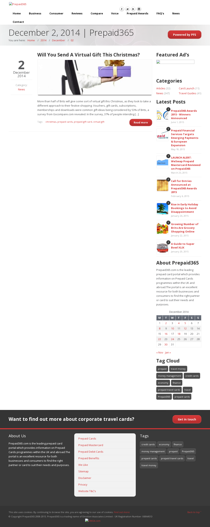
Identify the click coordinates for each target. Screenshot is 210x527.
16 (165, 334)
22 (159, 339)
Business (35, 13)
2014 (43, 40)
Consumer (56, 13)
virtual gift (98, 121)
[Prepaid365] (17, 4)
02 (72, 40)
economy (163, 382)
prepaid (162, 368)
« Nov (159, 352)
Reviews (77, 13)
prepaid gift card (83, 121)
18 (178, 334)
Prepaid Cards (87, 438)
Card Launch (186, 88)
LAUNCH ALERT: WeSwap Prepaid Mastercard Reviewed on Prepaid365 (186, 163)
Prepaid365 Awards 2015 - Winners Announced (184, 114)
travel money (178, 368)
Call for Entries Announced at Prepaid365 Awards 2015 (184, 186)
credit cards (192, 375)
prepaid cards (65, 121)
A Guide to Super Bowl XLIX (182, 245)
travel (187, 389)
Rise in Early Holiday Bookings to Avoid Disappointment (184, 208)
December (58, 40)
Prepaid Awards (137, 13)
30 (165, 344)
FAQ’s (160, 13)
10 (172, 328)
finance (177, 382)
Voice (115, 13)
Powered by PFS (184, 35)
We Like (83, 465)
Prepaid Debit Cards (90, 451)
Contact (18, 22)
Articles (160, 88)
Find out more (122, 512)
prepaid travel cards (169, 389)
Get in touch (187, 419)
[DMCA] (92, 520)
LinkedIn (139, 9)
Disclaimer (84, 478)
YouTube (133, 9)
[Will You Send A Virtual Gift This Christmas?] (95, 78)
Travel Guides (187, 93)
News (176, 13)
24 (172, 339)
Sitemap (83, 471)
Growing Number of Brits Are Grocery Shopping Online (185, 227)
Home (17, 13)
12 (185, 328)
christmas (51, 121)
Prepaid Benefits (88, 458)
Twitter (127, 9)
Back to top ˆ (194, 512)
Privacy (82, 484)
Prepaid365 (164, 396)
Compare (97, 13)
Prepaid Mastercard (90, 445)
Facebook (122, 9)
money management (169, 375)
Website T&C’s (87, 491)
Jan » (168, 352)
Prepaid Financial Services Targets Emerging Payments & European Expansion (184, 138)
